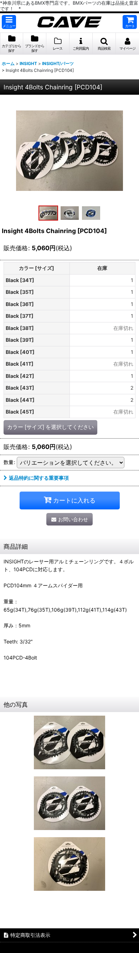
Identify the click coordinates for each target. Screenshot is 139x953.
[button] (9, 22)
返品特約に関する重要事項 (39, 478)
